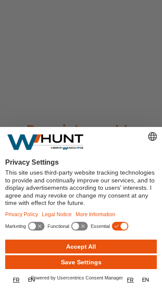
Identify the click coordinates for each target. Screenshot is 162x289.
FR (16, 279)
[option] (31, 280)
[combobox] (16, 280)
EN (31, 279)
